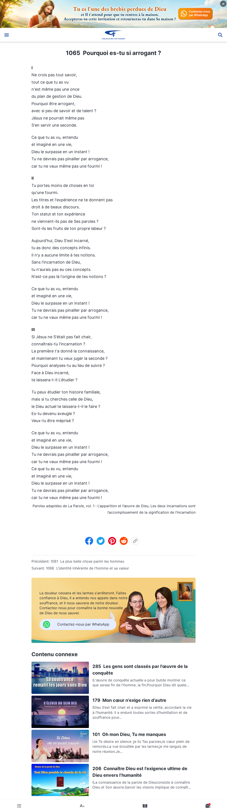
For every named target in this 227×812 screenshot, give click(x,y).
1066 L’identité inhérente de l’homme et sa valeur (87, 568)
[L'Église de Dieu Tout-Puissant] (113, 35)
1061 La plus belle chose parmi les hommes (87, 561)
